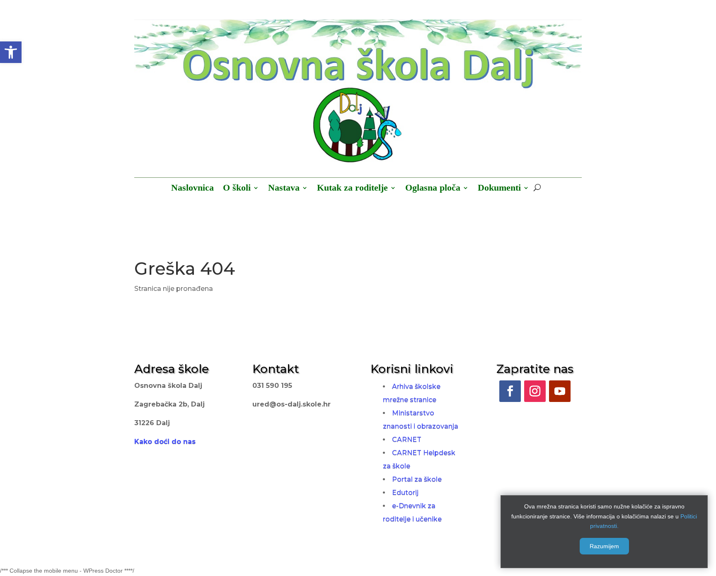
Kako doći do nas (165, 441)
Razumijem (604, 546)
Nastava (284, 189)
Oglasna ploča (432, 189)
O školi (237, 189)
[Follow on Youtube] (560, 391)
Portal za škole (417, 479)
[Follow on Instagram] (535, 391)
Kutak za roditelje (352, 189)
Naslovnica (192, 189)
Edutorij (405, 492)
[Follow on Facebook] (510, 391)
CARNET (406, 439)
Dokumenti (499, 189)
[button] (11, 52)
